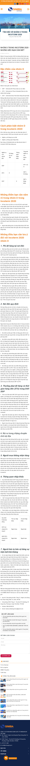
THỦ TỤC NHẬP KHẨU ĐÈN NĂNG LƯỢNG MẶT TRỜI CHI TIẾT (15, 626)
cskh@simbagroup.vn (7, 745)
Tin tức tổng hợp (4, 665)
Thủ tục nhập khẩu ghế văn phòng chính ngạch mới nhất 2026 (14, 617)
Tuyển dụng (3, 672)
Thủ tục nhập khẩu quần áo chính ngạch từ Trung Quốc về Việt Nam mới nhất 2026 (15, 630)
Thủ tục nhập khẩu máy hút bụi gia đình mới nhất (14, 623)
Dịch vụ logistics (4, 667)
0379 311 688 (5, 743)
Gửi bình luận (6, 655)
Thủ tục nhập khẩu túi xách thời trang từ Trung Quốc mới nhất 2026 (15, 620)
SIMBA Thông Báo (5, 670)
